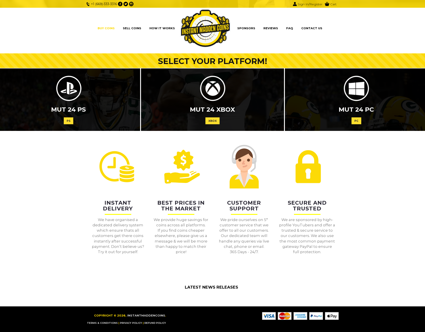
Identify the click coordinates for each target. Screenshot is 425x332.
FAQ (289, 28)
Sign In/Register (310, 4)
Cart (332, 4)
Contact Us (311, 28)
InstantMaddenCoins (146, 315)
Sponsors (246, 28)
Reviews (270, 28)
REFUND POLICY (155, 322)
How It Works (162, 28)
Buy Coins (106, 28)
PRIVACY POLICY (131, 322)
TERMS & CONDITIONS (102, 322)
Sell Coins (132, 28)
